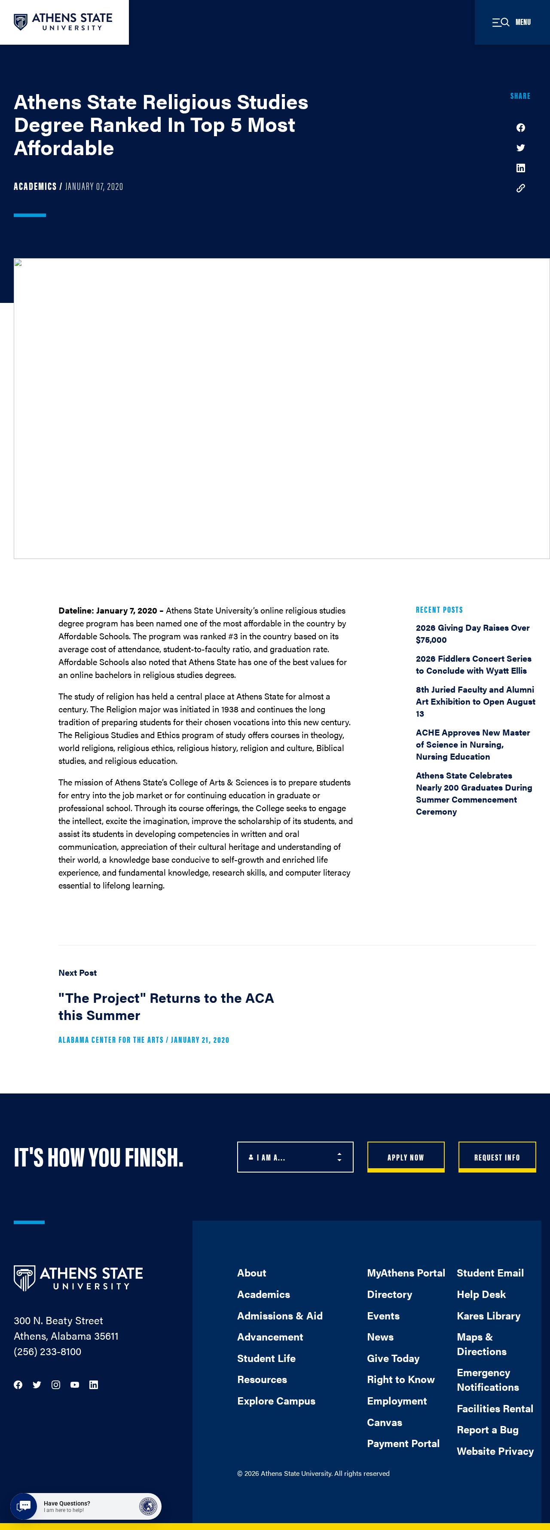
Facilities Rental (495, 1408)
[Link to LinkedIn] (93, 1384)
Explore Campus (276, 1400)
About (251, 1272)
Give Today (393, 1357)
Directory (389, 1293)
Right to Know (401, 1378)
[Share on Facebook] (520, 126)
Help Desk (481, 1293)
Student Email (490, 1272)
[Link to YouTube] (74, 1384)
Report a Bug (488, 1429)
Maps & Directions (482, 1343)
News (380, 1336)
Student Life (266, 1357)
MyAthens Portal (406, 1272)
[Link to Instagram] (56, 1384)
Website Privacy (495, 1450)
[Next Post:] (174, 1009)
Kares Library (488, 1315)
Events (383, 1315)
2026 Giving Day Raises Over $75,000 (473, 633)
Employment (397, 1400)
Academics (263, 1293)
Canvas (384, 1421)
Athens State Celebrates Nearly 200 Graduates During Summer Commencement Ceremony (474, 793)
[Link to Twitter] (37, 1384)
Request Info (497, 1157)
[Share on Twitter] (520, 147)
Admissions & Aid (280, 1315)
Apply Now (406, 1157)
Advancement (270, 1336)
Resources (262, 1378)
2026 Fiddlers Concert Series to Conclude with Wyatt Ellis (474, 664)
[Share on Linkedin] (520, 167)
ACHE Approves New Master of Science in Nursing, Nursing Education (473, 744)
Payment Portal (403, 1442)
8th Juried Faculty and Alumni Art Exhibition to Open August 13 (475, 701)
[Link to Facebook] (18, 1384)
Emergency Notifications (488, 1379)
